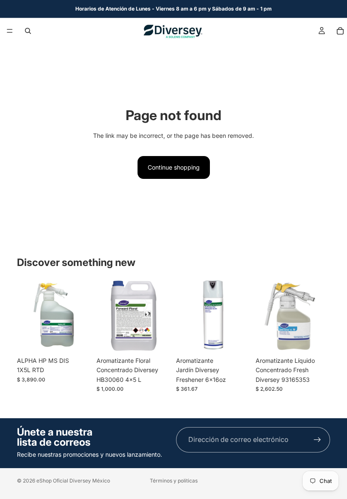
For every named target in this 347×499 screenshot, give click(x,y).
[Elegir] (157, 339)
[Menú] (9, 31)
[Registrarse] (317, 440)
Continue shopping (174, 167)
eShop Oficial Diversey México (73, 480)
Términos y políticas (174, 480)
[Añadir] (78, 339)
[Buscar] (28, 31)
